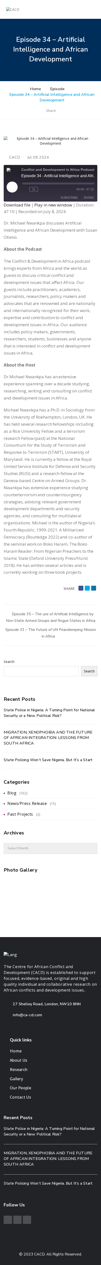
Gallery (16, 1078)
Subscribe (69, 197)
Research (18, 1069)
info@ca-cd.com (27, 1015)
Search (9, 661)
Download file (17, 205)
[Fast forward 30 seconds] (42, 189)
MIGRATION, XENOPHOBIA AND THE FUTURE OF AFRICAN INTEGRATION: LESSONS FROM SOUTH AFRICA (48, 738)
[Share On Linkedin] (93, 588)
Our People (20, 1088)
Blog (11, 793)
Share (51, 110)
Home (16, 1051)
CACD (14, 157)
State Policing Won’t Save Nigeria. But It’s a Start (48, 760)
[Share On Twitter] (87, 588)
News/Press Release (27, 803)
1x (33, 189)
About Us (18, 1060)
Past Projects (20, 814)
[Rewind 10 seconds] (24, 189)
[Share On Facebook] (80, 588)
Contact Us (20, 1097)
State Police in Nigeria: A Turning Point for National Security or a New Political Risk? (49, 712)
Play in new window (53, 205)
